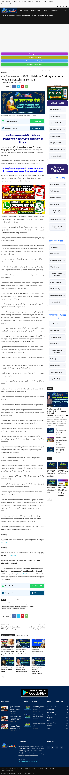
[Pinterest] (22, 86)
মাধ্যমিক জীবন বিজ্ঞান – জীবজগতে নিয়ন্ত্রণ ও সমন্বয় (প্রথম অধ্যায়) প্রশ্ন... (39, 725)
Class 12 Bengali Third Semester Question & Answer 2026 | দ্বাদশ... (15, 726)
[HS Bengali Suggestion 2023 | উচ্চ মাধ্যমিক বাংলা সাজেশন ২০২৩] (27, 708)
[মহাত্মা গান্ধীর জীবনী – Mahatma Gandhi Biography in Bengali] (23, 661)
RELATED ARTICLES (8, 635)
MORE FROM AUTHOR (22, 635)
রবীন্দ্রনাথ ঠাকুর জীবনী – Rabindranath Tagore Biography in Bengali (37, 651)
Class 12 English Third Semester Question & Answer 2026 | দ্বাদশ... (15, 718)
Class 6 (26, 10)
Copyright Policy (22, 1)
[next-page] (5, 677)
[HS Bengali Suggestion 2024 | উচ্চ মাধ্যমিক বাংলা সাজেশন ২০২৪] (27, 716)
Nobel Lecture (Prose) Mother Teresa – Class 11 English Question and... (51, 473)
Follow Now (38, 121)
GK (14, 21)
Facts (33, 15)
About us (8, 1)
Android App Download (6, 3)
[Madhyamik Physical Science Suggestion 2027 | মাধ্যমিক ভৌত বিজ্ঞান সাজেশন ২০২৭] (50, 439)
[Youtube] (66, 6)
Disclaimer (30, 1)
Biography (41, 15)
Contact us (14, 1)
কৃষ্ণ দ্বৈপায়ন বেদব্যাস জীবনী (6, 608)
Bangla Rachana (36, 647)
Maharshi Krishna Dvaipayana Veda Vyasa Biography (15, 604)
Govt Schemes (49, 15)
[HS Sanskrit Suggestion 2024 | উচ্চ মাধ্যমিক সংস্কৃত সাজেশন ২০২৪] (63, 465)
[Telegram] (60, 6)
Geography (25, 15)
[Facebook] (57, 6)
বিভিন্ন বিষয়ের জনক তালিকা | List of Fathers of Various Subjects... (61, 449)
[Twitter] (63, 6)
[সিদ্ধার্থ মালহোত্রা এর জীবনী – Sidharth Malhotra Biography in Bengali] (57, 399)
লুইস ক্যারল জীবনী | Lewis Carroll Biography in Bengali (6, 669)
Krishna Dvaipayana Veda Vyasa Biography (17, 599)
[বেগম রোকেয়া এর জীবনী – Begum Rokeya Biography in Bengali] (23, 643)
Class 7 (33, 10)
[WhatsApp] (26, 86)
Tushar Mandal (51, 415)
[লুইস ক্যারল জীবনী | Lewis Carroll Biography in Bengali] (7, 661)
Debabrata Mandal (8, 82)
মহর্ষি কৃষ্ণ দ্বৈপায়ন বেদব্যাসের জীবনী (19, 608)
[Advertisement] (34, 38)
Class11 (4, 15)
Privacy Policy (38, 1)
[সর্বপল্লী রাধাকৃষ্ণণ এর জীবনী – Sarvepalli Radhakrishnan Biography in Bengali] (38, 661)
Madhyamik (54, 10)
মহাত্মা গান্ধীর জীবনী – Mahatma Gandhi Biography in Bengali (21, 669)
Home (2, 1)
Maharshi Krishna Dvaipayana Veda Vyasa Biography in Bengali (18, 606)
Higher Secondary (14, 15)
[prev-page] (2, 677)
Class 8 (39, 10)
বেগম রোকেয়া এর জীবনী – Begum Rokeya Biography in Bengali (21, 651)
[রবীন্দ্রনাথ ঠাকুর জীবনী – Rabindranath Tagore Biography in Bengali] (38, 643)
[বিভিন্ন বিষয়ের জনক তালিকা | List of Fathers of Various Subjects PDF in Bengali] (50, 449)
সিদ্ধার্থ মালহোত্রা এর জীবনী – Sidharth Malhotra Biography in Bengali (56, 411)
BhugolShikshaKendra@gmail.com (28, 761)
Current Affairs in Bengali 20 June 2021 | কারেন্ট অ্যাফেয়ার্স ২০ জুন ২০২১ (11, 628)
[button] (65, 10)
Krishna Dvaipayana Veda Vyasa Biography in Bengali (15, 602)
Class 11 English (51, 468)
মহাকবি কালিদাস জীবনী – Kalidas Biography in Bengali (37, 628)
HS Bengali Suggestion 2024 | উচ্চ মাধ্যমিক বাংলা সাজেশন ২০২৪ (38, 716)
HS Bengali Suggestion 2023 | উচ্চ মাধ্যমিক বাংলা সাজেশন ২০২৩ (38, 708)
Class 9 (46, 10)
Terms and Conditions (48, 1)
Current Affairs (7, 21)
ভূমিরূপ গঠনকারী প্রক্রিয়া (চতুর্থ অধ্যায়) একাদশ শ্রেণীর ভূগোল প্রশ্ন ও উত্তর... (61, 430)
